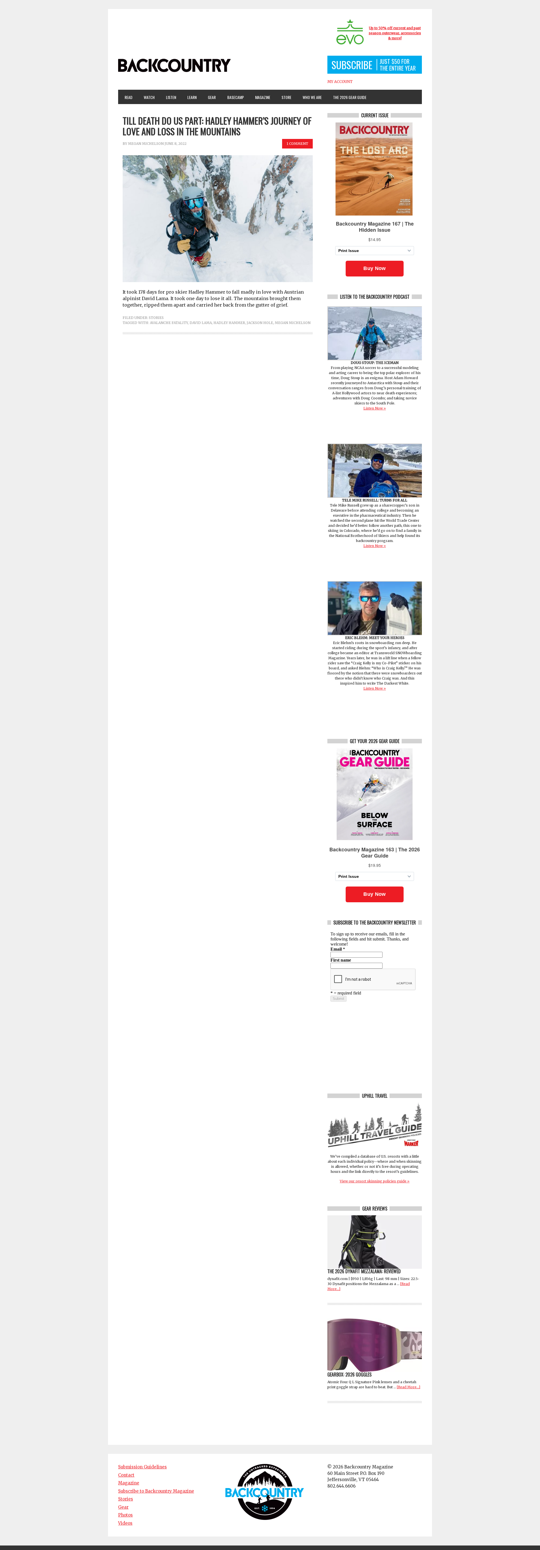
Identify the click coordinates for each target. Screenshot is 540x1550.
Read (128, 97)
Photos (125, 1515)
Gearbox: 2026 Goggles (349, 1374)
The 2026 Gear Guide (349, 97)
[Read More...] (408, 1387)
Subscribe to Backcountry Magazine (156, 1491)
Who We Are (310, 97)
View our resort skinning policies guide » (375, 1181)
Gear (209, 97)
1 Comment (297, 143)
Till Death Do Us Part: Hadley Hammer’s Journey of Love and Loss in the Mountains (217, 126)
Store (286, 97)
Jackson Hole (260, 323)
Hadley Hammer (229, 323)
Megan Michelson (146, 143)
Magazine (260, 97)
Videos (125, 1523)
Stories (156, 318)
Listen (171, 97)
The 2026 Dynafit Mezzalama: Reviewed (364, 1271)
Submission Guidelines (142, 1467)
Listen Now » (374, 408)
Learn (190, 97)
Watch (147, 97)
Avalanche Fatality (169, 323)
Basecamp (235, 97)
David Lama (201, 323)
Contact (126, 1475)
